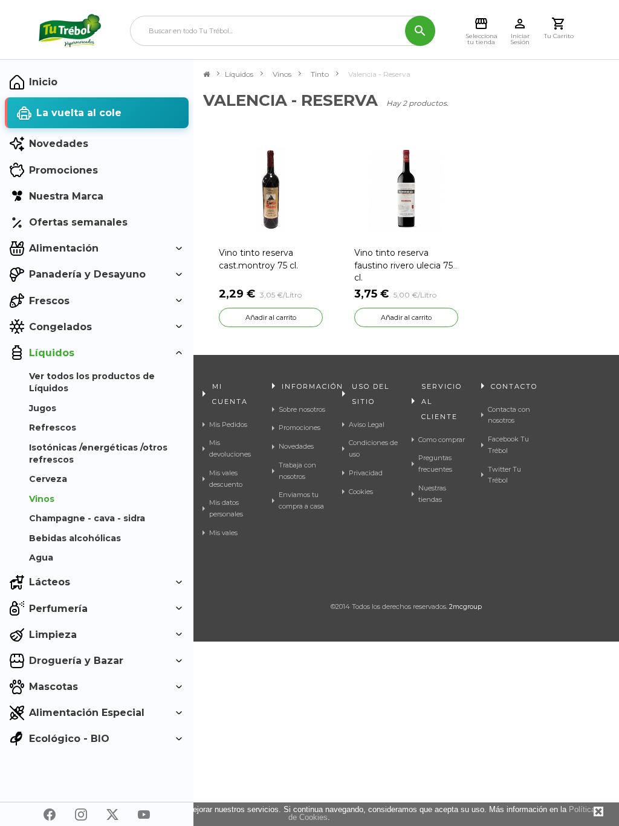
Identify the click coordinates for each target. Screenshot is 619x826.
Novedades (296, 446)
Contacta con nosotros (509, 415)
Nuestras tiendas (432, 494)
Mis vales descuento (225, 479)
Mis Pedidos (228, 424)
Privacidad (366, 473)
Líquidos (239, 74)
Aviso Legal (366, 424)
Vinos (282, 74)
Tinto (320, 74)
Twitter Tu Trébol (504, 475)
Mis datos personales (226, 508)
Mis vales (223, 532)
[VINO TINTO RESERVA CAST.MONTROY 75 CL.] (270, 188)
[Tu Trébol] (70, 31)
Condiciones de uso (373, 448)
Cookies (361, 491)
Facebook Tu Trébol (508, 445)
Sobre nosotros (302, 409)
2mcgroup (465, 606)
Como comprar (441, 439)
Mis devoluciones (230, 448)
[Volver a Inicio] (206, 74)
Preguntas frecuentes (435, 463)
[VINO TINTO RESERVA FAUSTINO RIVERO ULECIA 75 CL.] (406, 188)
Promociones (299, 427)
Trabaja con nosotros (297, 471)
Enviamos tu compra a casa (301, 500)
